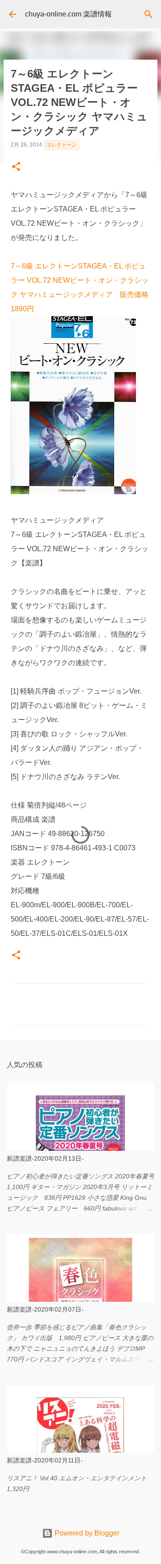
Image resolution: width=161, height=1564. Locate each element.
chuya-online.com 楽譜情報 (68, 14)
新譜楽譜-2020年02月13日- (45, 1158)
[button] (16, 167)
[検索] (148, 14)
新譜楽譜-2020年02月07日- (45, 1309)
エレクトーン (61, 144)
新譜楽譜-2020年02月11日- (45, 1460)
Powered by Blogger (86, 1533)
